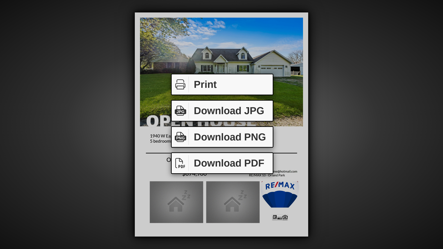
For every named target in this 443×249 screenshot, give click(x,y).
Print (205, 84)
